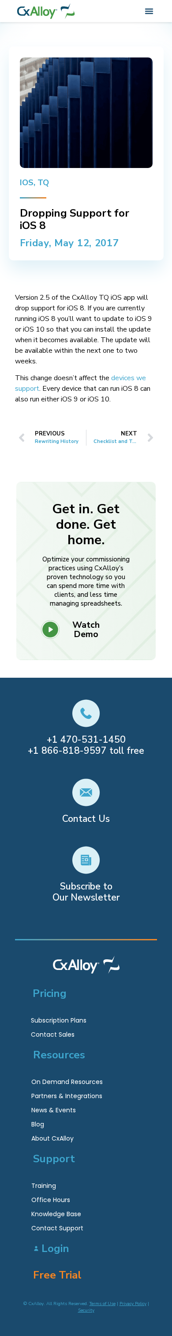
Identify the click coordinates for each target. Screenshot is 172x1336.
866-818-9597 (74, 750)
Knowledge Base (56, 1214)
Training (43, 1185)
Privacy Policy (133, 1304)
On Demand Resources (67, 1081)
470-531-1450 (93, 739)
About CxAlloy (52, 1138)
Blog (37, 1124)
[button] (149, 11)
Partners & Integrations (66, 1096)
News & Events (53, 1110)
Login (55, 1248)
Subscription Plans (58, 1020)
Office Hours (50, 1199)
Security (86, 1310)
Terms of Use (103, 1304)
